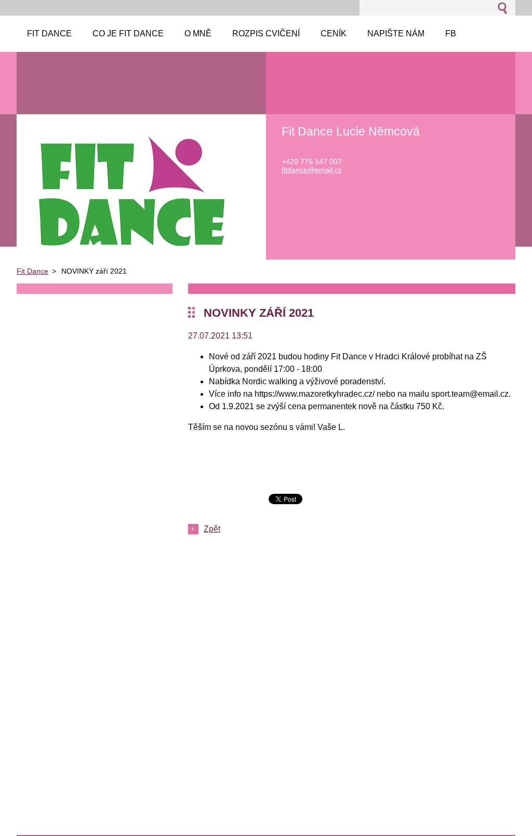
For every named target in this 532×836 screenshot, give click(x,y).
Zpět (212, 528)
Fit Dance (32, 271)
